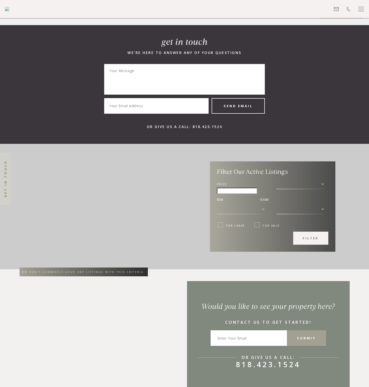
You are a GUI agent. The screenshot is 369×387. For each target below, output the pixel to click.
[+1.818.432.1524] (348, 9)
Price (222, 184)
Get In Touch (5, 179)
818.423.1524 (207, 126)
